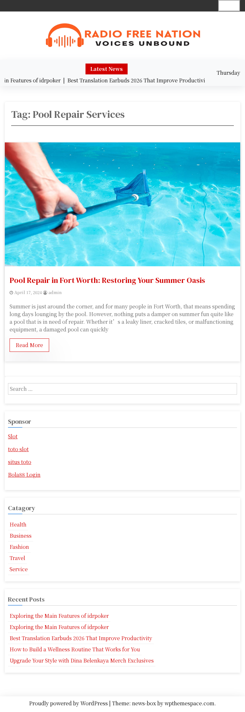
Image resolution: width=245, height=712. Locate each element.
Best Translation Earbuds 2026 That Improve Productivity (81, 638)
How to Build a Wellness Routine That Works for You (75, 649)
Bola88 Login (24, 474)
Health (18, 524)
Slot (13, 436)
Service (19, 569)
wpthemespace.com (189, 703)
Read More (29, 345)
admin (55, 292)
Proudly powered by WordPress (69, 703)
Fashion (19, 546)
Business (21, 535)
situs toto (19, 462)
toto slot (18, 449)
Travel (17, 558)
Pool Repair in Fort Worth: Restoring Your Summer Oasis (107, 280)
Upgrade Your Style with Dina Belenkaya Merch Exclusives (82, 660)
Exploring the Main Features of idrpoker (59, 615)
